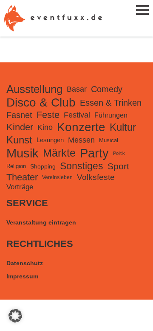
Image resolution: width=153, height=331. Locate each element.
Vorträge (19, 187)
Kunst (19, 140)
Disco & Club (41, 102)
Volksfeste (96, 177)
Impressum (22, 276)
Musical (108, 140)
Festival (77, 115)
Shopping (43, 166)
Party (94, 153)
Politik (119, 153)
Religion (16, 166)
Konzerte (81, 127)
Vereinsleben (57, 177)
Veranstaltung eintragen (41, 222)
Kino (45, 127)
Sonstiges (81, 165)
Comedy (106, 89)
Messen (81, 140)
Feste (48, 114)
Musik (22, 153)
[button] (15, 315)
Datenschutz (24, 263)
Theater (22, 177)
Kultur (123, 127)
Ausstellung (34, 89)
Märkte (59, 153)
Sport (118, 166)
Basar (77, 89)
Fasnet (19, 115)
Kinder (19, 127)
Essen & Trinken (111, 102)
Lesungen (50, 139)
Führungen (111, 115)
